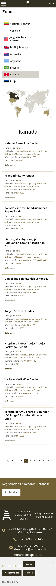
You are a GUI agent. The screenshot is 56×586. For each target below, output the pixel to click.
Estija (13, 81)
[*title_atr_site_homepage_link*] (6, 515)
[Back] (8, 461)
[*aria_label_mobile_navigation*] (3, 3)
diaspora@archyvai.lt (30, 549)
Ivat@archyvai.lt (30, 546)
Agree (29, 564)
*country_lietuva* (20, 23)
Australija (15, 54)
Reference (9, 165)
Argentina (15, 61)
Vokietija (15, 30)
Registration (11, 492)
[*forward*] (48, 461)
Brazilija (14, 67)
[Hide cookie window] (53, 562)
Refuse (29, 572)
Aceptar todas (12, 572)
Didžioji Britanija (19, 47)
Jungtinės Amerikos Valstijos (21, 39)
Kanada (14, 74)
